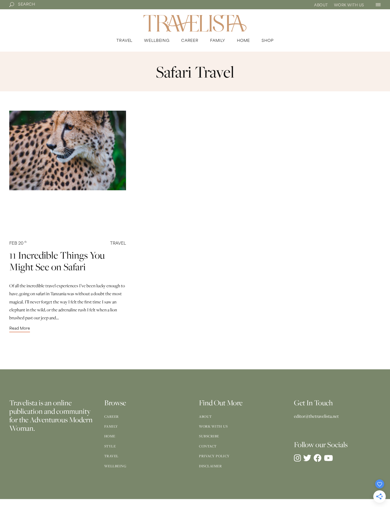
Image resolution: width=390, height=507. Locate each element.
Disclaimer (210, 466)
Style (110, 446)
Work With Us (349, 5)
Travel (118, 244)
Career (111, 416)
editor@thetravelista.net (316, 416)
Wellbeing (115, 466)
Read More (19, 329)
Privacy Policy (214, 456)
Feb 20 (18, 244)
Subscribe (209, 436)
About (321, 5)
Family (111, 426)
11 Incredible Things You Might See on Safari (57, 260)
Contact (208, 446)
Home (109, 436)
